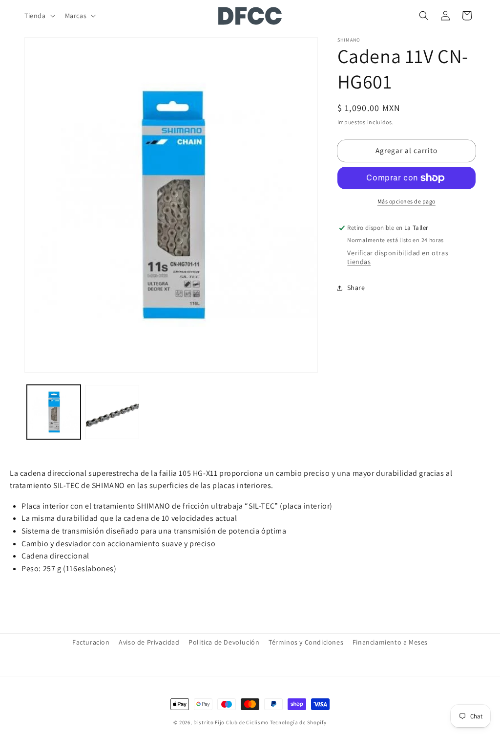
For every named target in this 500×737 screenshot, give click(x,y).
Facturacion (91, 642)
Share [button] (356, 287)
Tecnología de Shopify (298, 722)
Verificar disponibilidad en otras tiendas (397, 257)
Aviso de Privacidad (149, 642)
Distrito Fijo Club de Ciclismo (231, 722)
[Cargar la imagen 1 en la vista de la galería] (54, 412)
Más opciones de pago (406, 201)
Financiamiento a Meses (390, 642)
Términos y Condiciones (306, 642)
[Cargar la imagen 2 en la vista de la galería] (112, 412)
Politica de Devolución (223, 642)
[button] (39, 15)
